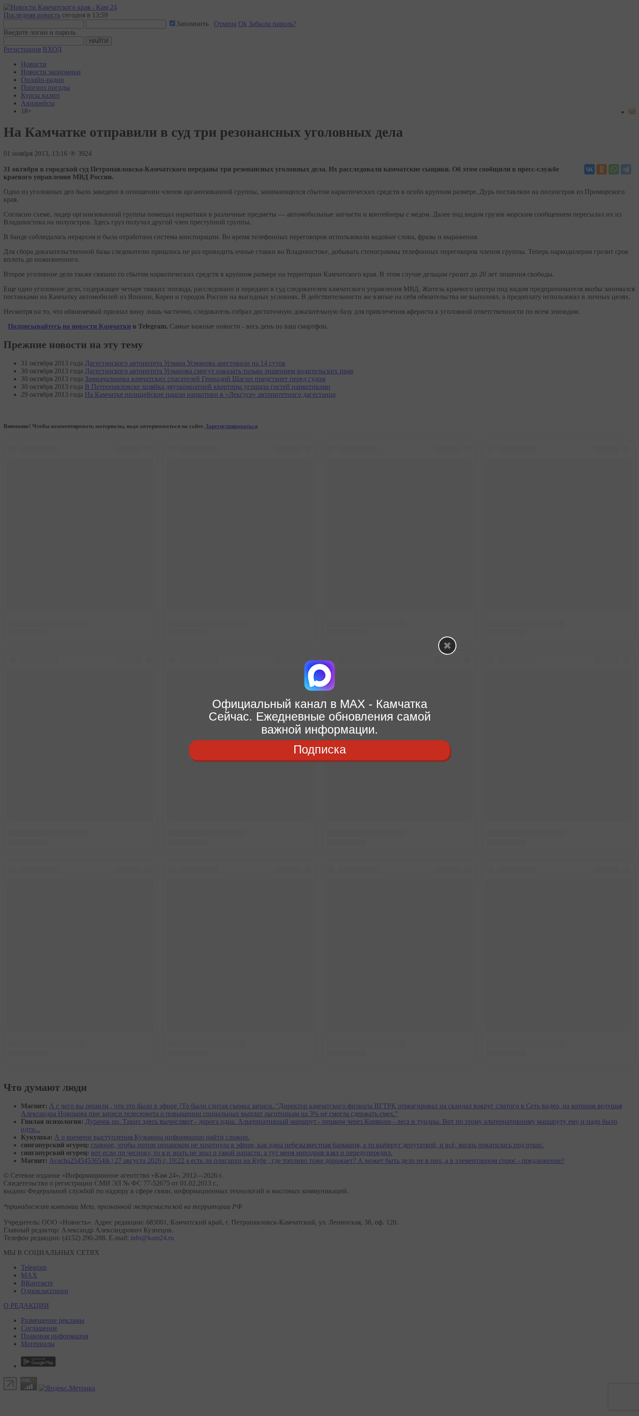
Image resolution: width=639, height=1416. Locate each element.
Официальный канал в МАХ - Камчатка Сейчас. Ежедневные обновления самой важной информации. (320, 717)
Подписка (319, 749)
